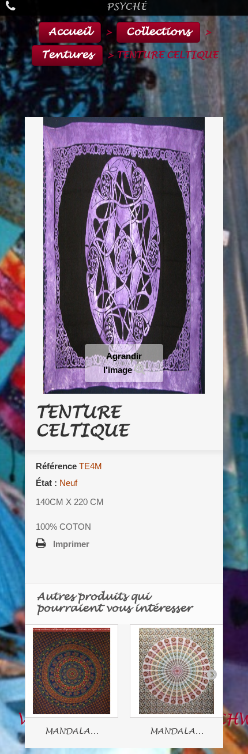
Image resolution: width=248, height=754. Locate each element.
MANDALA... (72, 731)
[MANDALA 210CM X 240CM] (176, 671)
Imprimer (71, 544)
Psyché (127, 7)
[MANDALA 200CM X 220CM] (71, 671)
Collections (158, 32)
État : (46, 483)
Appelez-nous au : (22, 8)
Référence (56, 466)
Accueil (69, 32)
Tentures (67, 55)
